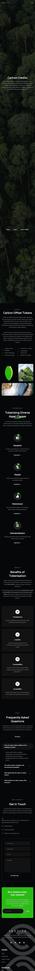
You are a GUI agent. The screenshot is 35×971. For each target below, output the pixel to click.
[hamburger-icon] (32, 3)
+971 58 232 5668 (9, 829)
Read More (17, 455)
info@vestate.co (8, 826)
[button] (17, 737)
